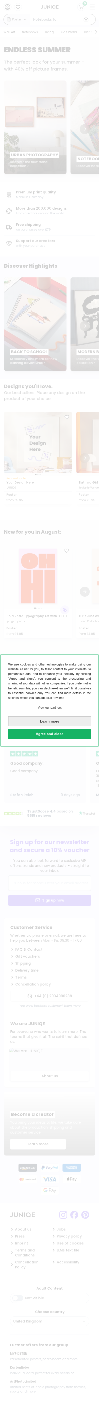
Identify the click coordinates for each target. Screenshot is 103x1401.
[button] (49, 707)
